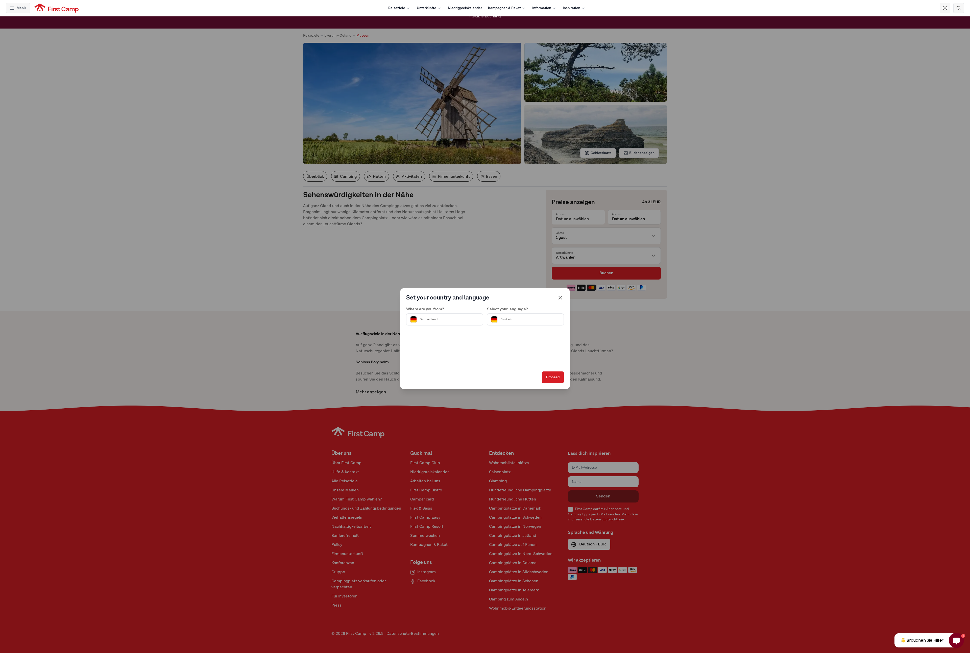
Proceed (553, 377)
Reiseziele (396, 8)
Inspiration (571, 8)
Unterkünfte (426, 8)
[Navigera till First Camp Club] (945, 8)
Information (541, 8)
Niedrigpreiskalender (465, 8)
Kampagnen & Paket (504, 8)
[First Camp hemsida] (56, 8)
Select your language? (507, 309)
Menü (21, 8)
